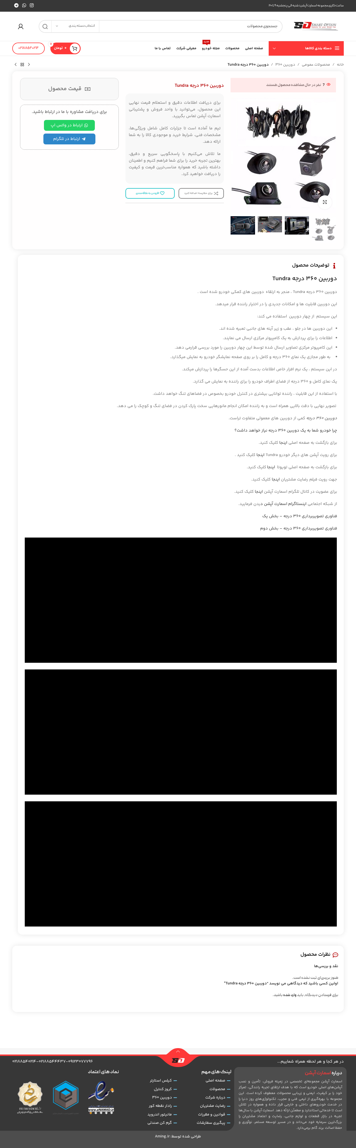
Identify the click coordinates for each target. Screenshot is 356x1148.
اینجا (283, 443)
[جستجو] (45, 26)
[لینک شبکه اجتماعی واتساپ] (24, 5)
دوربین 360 (285, 65)
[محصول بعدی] (15, 64)
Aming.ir (162, 1137)
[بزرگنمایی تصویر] (325, 202)
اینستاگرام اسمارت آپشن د (283, 504)
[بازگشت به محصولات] (22, 64)
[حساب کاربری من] (20, 26)
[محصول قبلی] (29, 64)
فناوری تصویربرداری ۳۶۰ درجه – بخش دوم (298, 528)
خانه (340, 65)
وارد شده (289, 995)
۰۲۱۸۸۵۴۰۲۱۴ (28, 48)
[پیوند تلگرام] (16, 5)
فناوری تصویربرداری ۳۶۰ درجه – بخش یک (299, 516)
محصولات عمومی (316, 65)
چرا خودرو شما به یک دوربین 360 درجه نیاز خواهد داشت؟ (285, 430)
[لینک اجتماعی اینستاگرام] (32, 5)
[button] (329, 230)
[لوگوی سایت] (316, 26)
